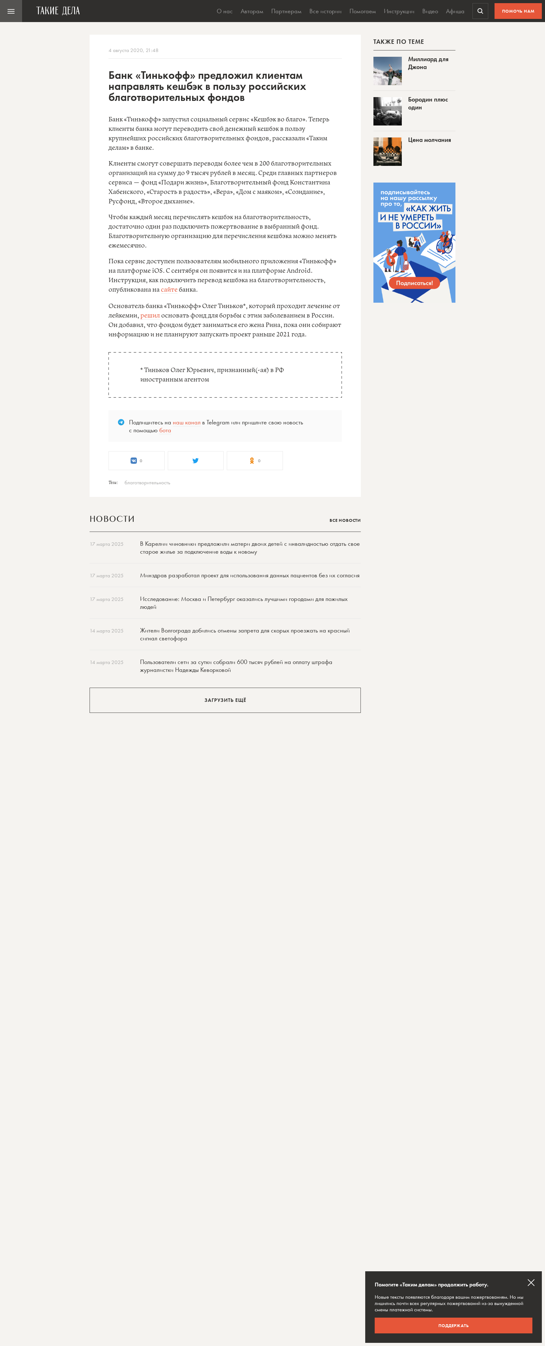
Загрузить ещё (225, 700)
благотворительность (147, 482)
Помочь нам (518, 11)
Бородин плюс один (428, 103)
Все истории (325, 11)
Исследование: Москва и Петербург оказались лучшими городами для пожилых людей (244, 603)
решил (150, 315)
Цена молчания (429, 140)
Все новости (345, 520)
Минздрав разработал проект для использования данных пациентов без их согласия (250, 575)
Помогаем (362, 11)
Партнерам (286, 11)
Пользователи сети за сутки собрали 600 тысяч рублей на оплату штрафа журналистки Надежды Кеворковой (236, 666)
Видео (430, 11)
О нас (225, 11)
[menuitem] (11, 11)
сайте (169, 289)
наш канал (187, 422)
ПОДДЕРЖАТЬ (453, 1325)
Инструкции (399, 11)
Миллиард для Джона (428, 63)
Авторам (252, 11)
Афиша (455, 11)
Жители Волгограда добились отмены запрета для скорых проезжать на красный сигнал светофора (245, 634)
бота (165, 430)
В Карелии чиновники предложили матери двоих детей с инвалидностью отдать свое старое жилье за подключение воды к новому (250, 547)
